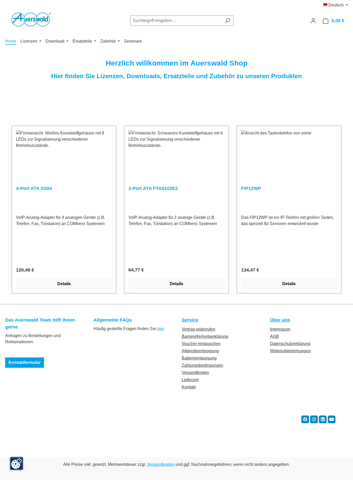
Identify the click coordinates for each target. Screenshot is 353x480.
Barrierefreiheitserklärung (205, 336)
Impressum (280, 329)
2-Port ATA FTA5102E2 (153, 188)
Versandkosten (195, 372)
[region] (176, 210)
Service (190, 320)
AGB (274, 336)
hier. (161, 328)
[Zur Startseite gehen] (31, 19)
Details (64, 284)
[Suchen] (227, 20)
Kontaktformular (25, 362)
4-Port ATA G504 (34, 188)
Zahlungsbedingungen (202, 365)
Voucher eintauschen (201, 343)
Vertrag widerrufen (198, 329)
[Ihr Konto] (313, 20)
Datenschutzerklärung (290, 343)
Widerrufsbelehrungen (290, 351)
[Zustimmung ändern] (16, 463)
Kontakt (189, 387)
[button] (305, 419)
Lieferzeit (190, 380)
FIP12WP (251, 188)
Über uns (280, 320)
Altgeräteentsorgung (200, 351)
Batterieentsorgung (199, 358)
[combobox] (176, 20)
